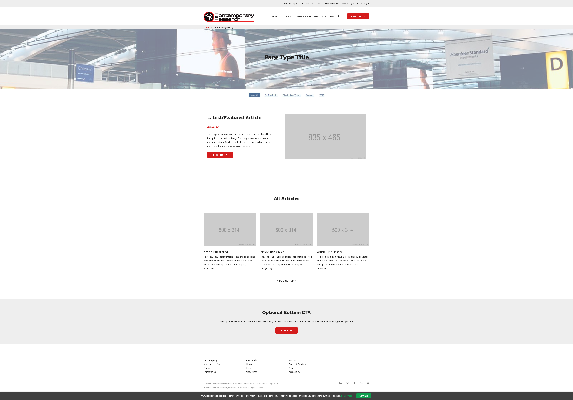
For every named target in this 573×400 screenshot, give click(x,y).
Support (289, 16)
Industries (320, 16)
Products (276, 16)
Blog (331, 16)
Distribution (304, 16)
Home (206, 27)
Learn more (346, 396)
